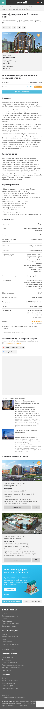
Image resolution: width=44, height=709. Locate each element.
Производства (7, 621)
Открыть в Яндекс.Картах (14, 347)
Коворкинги (6, 670)
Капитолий (9, 541)
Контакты (5, 696)
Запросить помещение (10, 688)
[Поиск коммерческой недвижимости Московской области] (25, 2)
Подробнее (10, 590)
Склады (4, 618)
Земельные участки (9, 626)
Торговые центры (8, 660)
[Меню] (3, 2)
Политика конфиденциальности (13, 698)
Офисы (4, 613)
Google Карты (10, 352)
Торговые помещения (10, 616)
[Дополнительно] (38, 2)
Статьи (4, 678)
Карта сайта (23, 706)
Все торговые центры (32, 601)
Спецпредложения (8, 683)
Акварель (8, 488)
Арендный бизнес (8, 649)
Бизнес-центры (7, 657)
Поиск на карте (7, 686)
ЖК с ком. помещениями (11, 667)
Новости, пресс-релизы (10, 681)
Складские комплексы (9, 662)
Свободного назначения (10, 623)
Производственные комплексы (13, 665)
